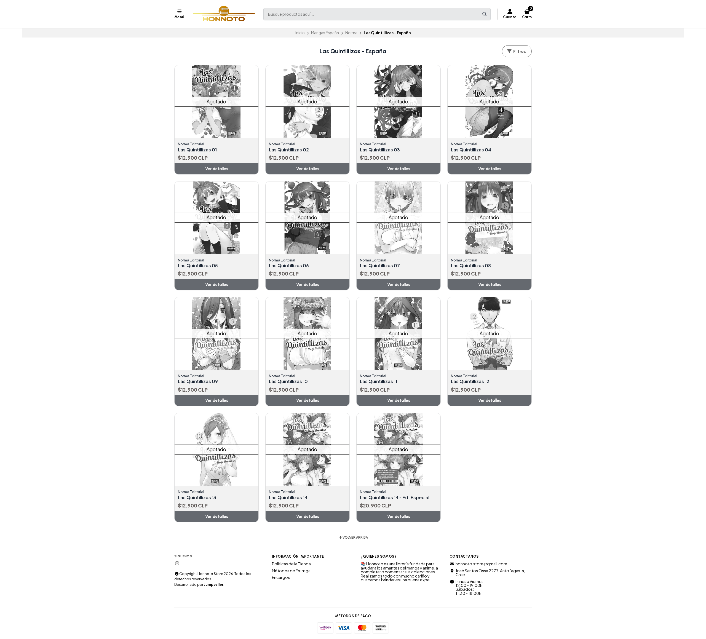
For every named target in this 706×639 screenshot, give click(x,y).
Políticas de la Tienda (291, 564)
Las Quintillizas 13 (197, 497)
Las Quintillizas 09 (198, 381)
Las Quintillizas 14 (288, 497)
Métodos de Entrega (291, 571)
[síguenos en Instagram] (177, 563)
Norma (351, 32)
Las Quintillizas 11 (378, 381)
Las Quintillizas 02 (289, 150)
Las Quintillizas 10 (288, 381)
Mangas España (325, 32)
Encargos (281, 577)
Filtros (519, 51)
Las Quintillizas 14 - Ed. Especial (394, 497)
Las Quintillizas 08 (471, 265)
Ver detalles (216, 168)
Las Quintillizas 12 (470, 381)
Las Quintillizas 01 (197, 150)
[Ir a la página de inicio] (224, 14)
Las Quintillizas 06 (289, 265)
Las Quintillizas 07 (380, 265)
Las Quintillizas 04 (471, 150)
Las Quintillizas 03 (380, 150)
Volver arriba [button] (355, 537)
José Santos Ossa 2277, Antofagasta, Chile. (490, 573)
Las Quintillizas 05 (198, 265)
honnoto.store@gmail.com (481, 564)
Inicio (300, 32)
